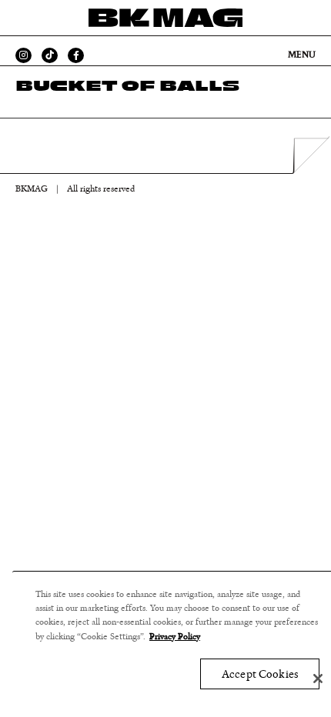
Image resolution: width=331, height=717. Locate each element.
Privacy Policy (174, 636)
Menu (302, 54)
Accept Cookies (260, 674)
